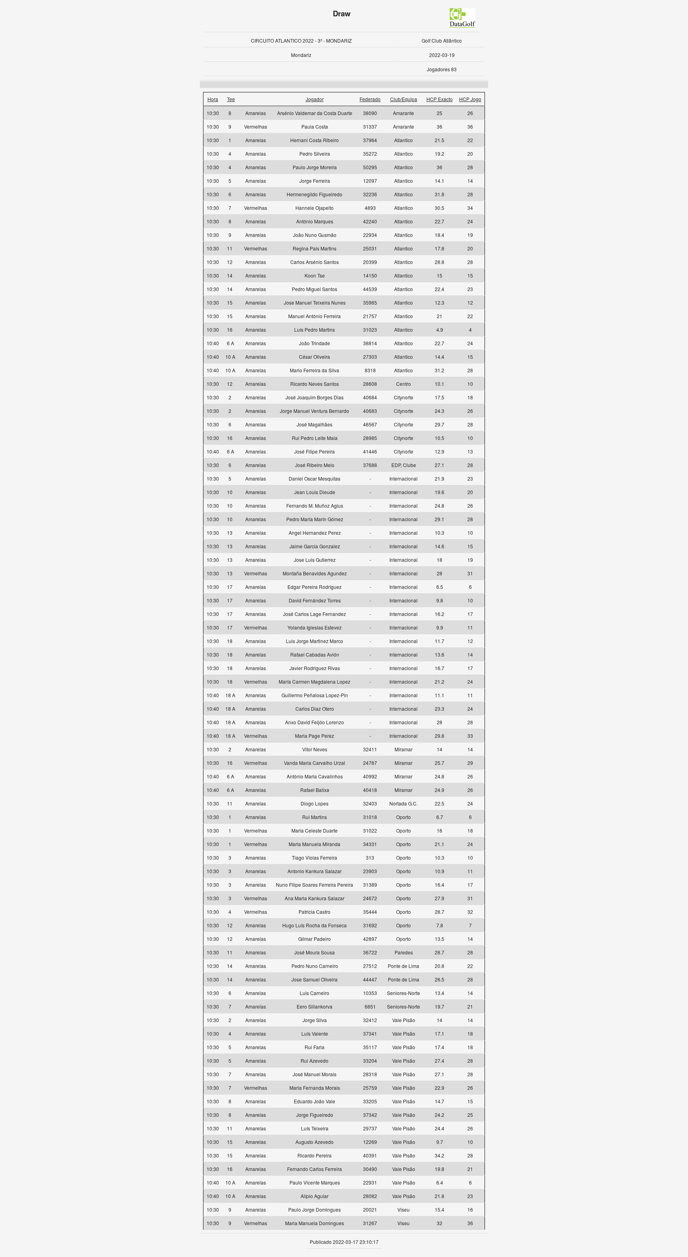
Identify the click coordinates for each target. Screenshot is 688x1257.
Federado (370, 99)
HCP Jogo (470, 99)
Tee (231, 99)
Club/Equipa (403, 99)
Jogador (315, 99)
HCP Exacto (439, 99)
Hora (212, 99)
